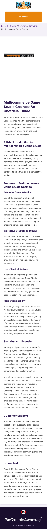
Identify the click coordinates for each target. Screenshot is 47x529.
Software (22, 26)
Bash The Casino (8, 26)
